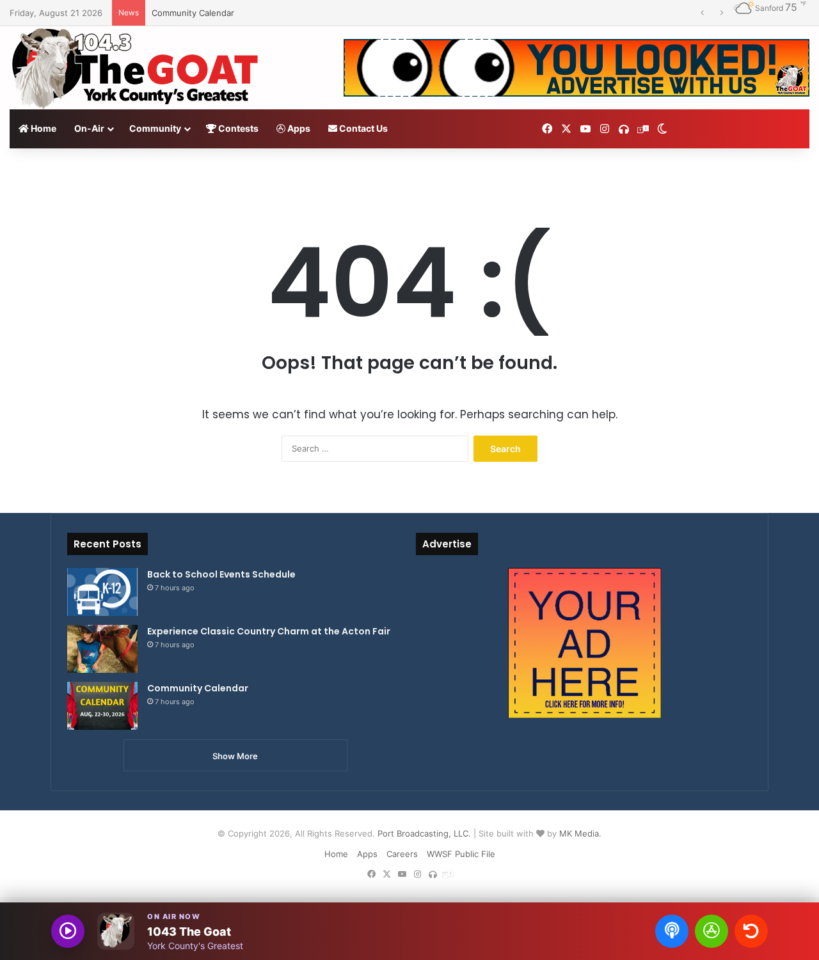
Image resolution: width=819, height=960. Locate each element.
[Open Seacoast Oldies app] (711, 931)
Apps (297, 128)
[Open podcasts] (671, 931)
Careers (402, 854)
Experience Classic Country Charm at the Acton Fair (268, 631)
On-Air (89, 128)
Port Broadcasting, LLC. (424, 833)
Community (155, 128)
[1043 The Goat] (137, 68)
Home (42, 128)
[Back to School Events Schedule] (102, 592)
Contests (237, 128)
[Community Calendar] (102, 706)
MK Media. (580, 833)
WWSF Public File (461, 854)
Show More (235, 756)
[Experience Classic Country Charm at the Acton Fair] (102, 649)
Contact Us (362, 128)
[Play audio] (67, 931)
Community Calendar (193, 13)
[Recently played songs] (751, 931)
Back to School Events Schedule (221, 574)
